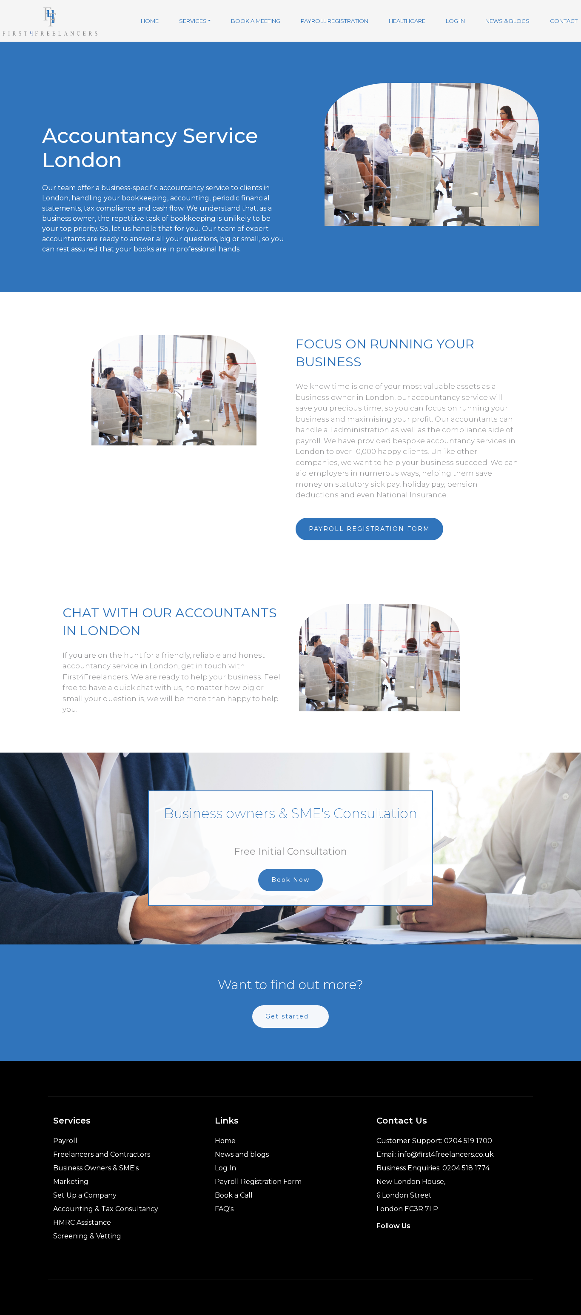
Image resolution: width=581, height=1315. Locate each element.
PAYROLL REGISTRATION (334, 20)
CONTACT (564, 20)
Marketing (70, 1182)
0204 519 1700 (468, 1141)
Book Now (290, 880)
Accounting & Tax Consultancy (105, 1209)
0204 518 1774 (466, 1168)
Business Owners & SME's (96, 1168)
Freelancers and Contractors (101, 1154)
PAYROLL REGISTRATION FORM (369, 529)
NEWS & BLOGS (507, 20)
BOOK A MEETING (255, 20)
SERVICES (193, 20)
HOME (150, 20)
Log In (225, 1168)
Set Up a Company (85, 1195)
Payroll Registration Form (258, 1182)
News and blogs (242, 1154)
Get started (287, 1016)
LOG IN (455, 20)
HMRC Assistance (82, 1222)
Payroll (65, 1141)
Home (225, 1141)
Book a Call (234, 1195)
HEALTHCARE (407, 20)
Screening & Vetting (87, 1236)
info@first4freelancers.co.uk (446, 1154)
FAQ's (224, 1209)
